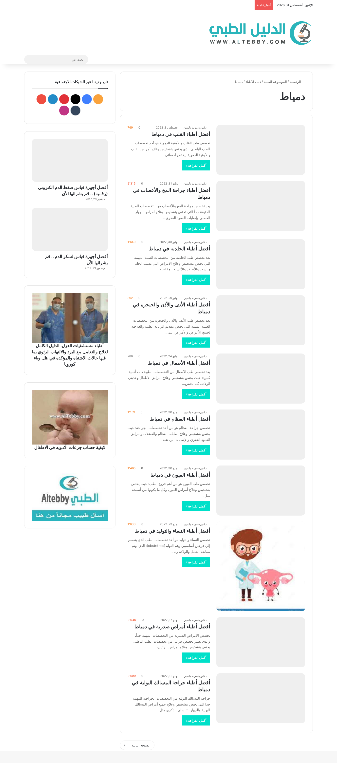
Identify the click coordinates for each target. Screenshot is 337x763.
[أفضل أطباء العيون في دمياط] (260, 490)
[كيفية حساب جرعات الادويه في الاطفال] (70, 417)
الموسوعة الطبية (275, 82)
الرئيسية (296, 82)
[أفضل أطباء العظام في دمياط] (260, 434)
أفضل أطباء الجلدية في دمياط (179, 249)
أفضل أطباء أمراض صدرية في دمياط (172, 627)
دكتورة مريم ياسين (195, 127)
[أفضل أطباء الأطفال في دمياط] (260, 379)
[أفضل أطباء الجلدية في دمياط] (260, 264)
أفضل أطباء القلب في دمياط (180, 134)
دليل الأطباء (253, 82)
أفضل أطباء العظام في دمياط (180, 419)
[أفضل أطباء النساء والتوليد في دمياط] (260, 566)
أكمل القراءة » (196, 165)
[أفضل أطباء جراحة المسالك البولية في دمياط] (260, 698)
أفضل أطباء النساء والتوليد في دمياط (172, 531)
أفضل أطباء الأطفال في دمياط (179, 363)
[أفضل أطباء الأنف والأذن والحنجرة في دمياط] (260, 320)
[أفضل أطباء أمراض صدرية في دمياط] (260, 642)
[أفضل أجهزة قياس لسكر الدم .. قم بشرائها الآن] (70, 229)
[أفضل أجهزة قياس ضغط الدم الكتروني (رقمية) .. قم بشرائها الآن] (70, 160)
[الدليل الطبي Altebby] (259, 32)
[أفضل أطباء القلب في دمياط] (260, 150)
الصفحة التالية (141, 745)
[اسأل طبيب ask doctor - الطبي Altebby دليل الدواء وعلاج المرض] (70, 497)
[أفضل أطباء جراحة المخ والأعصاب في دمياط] (260, 206)
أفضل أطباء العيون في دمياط (180, 475)
